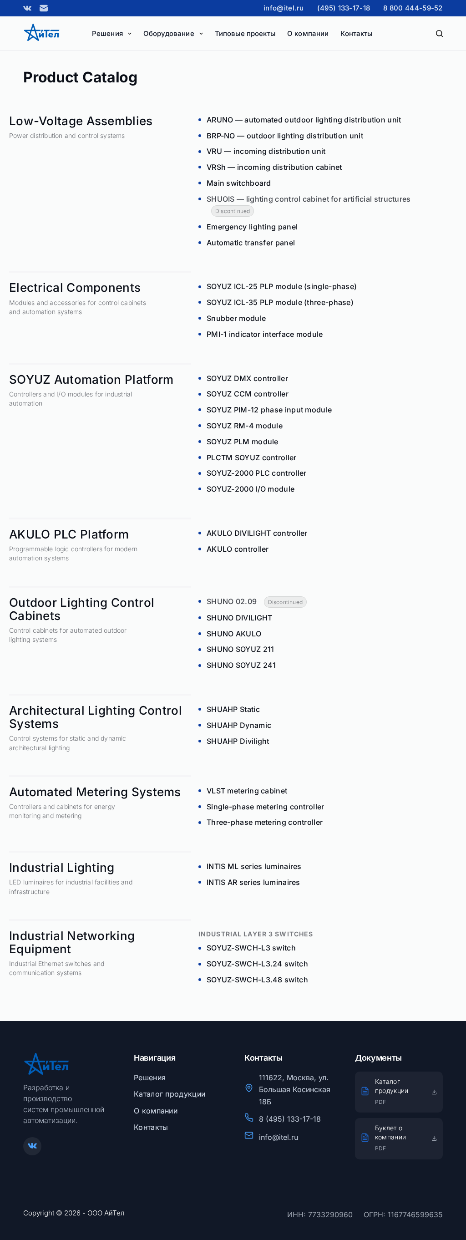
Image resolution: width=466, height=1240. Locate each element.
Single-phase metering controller (265, 806)
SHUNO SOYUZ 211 (240, 649)
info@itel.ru (283, 8)
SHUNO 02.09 (232, 601)
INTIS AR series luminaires (253, 882)
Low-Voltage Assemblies (81, 121)
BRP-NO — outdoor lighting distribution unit (285, 135)
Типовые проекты (245, 33)
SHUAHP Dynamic (239, 725)
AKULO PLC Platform (69, 534)
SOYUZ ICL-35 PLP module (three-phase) (280, 302)
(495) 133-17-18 (343, 8)
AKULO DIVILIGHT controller (257, 533)
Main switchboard (239, 183)
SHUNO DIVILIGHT (240, 617)
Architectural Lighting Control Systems (95, 717)
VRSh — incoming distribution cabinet (274, 167)
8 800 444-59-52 (413, 8)
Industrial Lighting (62, 867)
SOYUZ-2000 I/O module (250, 488)
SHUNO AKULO (234, 633)
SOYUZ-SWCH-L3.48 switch (257, 979)
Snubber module (236, 318)
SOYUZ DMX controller (247, 378)
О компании (308, 33)
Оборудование (168, 33)
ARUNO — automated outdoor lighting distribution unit (304, 119)
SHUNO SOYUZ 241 (241, 665)
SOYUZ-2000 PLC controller (257, 473)
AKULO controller (238, 549)
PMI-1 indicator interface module (265, 334)
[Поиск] (439, 33)
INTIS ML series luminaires (254, 866)
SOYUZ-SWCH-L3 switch (251, 947)
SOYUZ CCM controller (248, 393)
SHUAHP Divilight (238, 741)
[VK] (27, 8)
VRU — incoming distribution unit (266, 151)
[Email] (44, 8)
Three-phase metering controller (265, 822)
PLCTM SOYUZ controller (252, 457)
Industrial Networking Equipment (72, 942)
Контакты (356, 33)
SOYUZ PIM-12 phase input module (269, 409)
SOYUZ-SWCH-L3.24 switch (257, 963)
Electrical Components (75, 287)
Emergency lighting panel (252, 226)
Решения (107, 33)
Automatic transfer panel (251, 242)
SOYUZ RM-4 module (245, 425)
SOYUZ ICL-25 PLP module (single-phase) (282, 286)
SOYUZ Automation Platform (91, 379)
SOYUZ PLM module (243, 441)
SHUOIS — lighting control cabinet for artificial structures (309, 198)
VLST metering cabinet (247, 790)
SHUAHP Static (233, 709)
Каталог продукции (169, 1093)
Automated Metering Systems (95, 792)
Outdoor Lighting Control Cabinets (81, 609)
